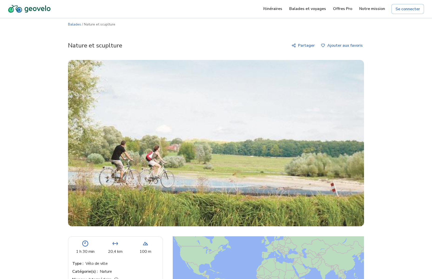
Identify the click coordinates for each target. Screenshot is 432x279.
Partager (306, 45)
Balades (74, 24)
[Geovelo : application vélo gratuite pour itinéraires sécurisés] (29, 9)
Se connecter (408, 9)
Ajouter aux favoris (345, 45)
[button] (303, 268)
